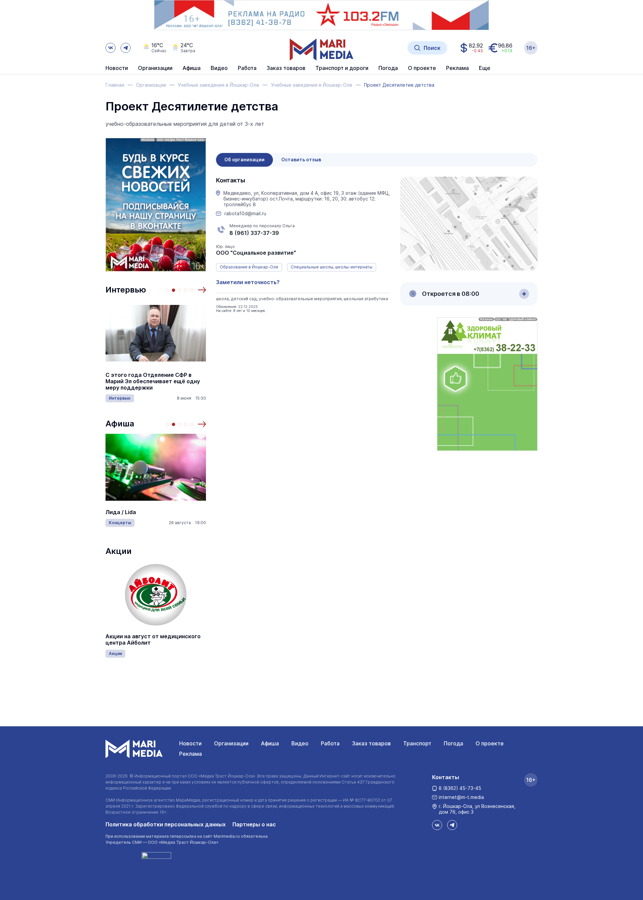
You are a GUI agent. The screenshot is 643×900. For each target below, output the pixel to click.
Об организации (244, 159)
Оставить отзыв (301, 159)
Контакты (445, 777)
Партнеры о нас (254, 824)
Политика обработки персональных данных (165, 824)
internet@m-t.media (461, 797)
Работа (247, 68)
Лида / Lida (120, 512)
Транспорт (417, 743)
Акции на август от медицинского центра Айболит (153, 639)
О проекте (490, 743)
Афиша (119, 423)
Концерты (120, 522)
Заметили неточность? (248, 282)
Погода (453, 743)
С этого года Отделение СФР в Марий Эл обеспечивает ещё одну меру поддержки (152, 381)
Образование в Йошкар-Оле (249, 266)
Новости (116, 68)
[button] (202, 290)
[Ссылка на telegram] (126, 48)
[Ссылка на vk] (110, 48)
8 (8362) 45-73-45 (460, 788)
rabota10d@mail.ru (245, 213)
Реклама (190, 753)
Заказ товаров (371, 743)
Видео (219, 68)
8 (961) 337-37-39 (254, 233)
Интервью (125, 290)
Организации (231, 743)
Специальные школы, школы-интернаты (331, 266)
